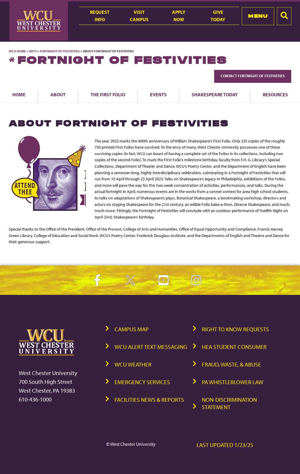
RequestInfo (100, 15)
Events (158, 95)
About (58, 95)
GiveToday (218, 15)
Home (18, 95)
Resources (275, 95)
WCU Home (17, 51)
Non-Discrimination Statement (229, 403)
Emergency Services (142, 382)
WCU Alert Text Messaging (151, 346)
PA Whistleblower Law (232, 382)
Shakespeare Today (215, 95)
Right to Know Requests (235, 329)
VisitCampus (139, 15)
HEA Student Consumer (234, 346)
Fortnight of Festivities (60, 51)
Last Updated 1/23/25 (225, 444)
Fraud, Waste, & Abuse (231, 364)
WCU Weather (133, 364)
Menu (258, 16)
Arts (33, 51)
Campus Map (132, 329)
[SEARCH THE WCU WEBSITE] (284, 16)
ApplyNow (178, 15)
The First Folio (108, 95)
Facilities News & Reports (149, 399)
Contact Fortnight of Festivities (253, 75)
